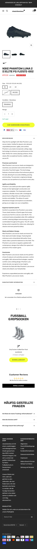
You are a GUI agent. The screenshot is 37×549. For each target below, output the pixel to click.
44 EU (6, 92)
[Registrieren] (31, 517)
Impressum (24, 458)
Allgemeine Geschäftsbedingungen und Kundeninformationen (28, 447)
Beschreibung (7, 138)
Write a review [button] (18, 386)
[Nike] (4, 61)
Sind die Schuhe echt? (9, 419)
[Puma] (18, 346)
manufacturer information (12, 282)
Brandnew (7, 104)
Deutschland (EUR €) (9, 525)
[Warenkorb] (34, 11)
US (10, 87)
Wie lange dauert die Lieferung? (13, 425)
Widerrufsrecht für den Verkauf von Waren (28, 463)
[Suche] (7, 11)
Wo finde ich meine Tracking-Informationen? (17, 414)
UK (15, 87)
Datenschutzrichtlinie (27, 454)
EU (5, 87)
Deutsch (22, 525)
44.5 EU (15, 92)
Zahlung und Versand (27, 467)
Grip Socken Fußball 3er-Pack (18, 349)
